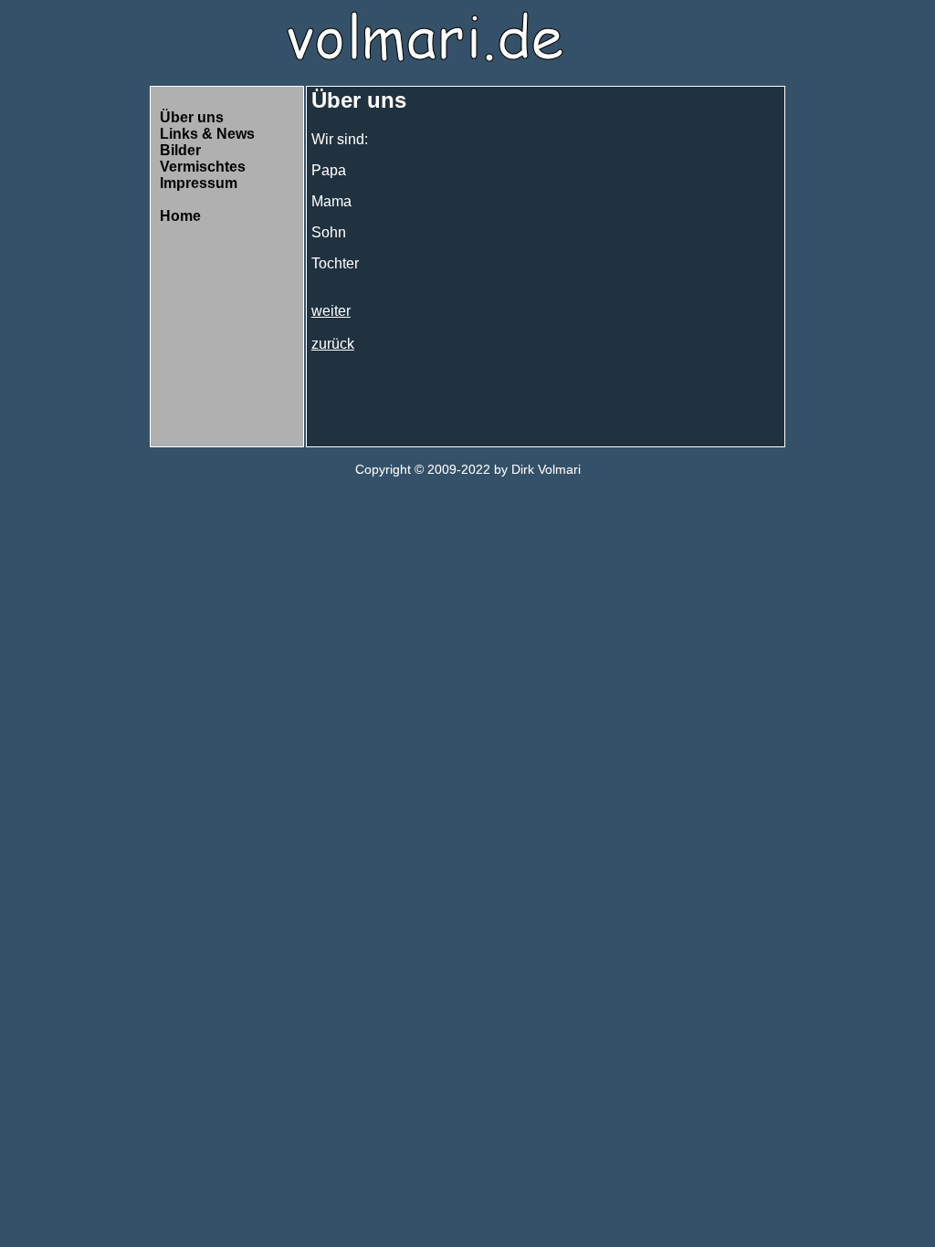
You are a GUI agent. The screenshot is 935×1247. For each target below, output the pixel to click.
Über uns (192, 117)
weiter (331, 311)
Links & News (207, 133)
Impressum (198, 183)
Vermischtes (203, 166)
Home (180, 216)
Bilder (180, 150)
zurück (332, 343)
